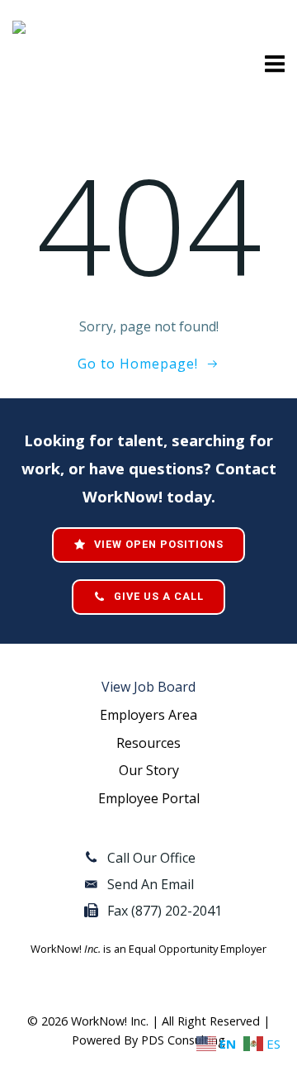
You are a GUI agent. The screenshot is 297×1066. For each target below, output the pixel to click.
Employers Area (148, 715)
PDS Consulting (183, 1040)
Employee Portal (149, 798)
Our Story (149, 770)
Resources (148, 743)
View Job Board (148, 687)
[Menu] (272, 64)
